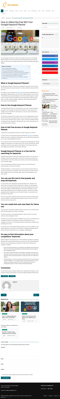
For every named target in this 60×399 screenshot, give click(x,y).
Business (6, 10)
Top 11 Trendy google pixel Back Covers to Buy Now (9, 316)
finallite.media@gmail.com (11, 390)
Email (2, 364)
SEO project (20, 92)
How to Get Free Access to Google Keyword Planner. (13, 71)
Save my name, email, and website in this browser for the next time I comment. (17, 374)
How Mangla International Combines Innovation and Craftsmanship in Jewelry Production (50, 101)
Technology (11, 10)
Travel (21, 10)
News (53, 10)
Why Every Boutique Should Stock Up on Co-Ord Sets (49, 122)
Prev (4, 294)
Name (2, 358)
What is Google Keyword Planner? (9, 68)
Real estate (48, 10)
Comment (3, 347)
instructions (30, 135)
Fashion (17, 10)
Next (35, 294)
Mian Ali (4, 319)
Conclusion (4, 78)
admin (3, 27)
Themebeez (8, 397)
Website (2, 369)
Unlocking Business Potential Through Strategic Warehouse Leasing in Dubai (50, 95)
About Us (45, 395)
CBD (39, 10)
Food (29, 10)
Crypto (43, 10)
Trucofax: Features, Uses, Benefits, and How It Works (9, 332)
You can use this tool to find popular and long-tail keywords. (14, 74)
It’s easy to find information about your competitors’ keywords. (15, 76)
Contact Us (3, 13)
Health (25, 10)
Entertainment (34, 10)
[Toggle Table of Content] (28, 67)
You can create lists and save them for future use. (12, 75)
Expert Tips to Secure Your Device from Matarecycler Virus (29, 317)
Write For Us (56, 395)
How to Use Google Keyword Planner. (10, 69)
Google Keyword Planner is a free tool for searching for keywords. (15, 72)
